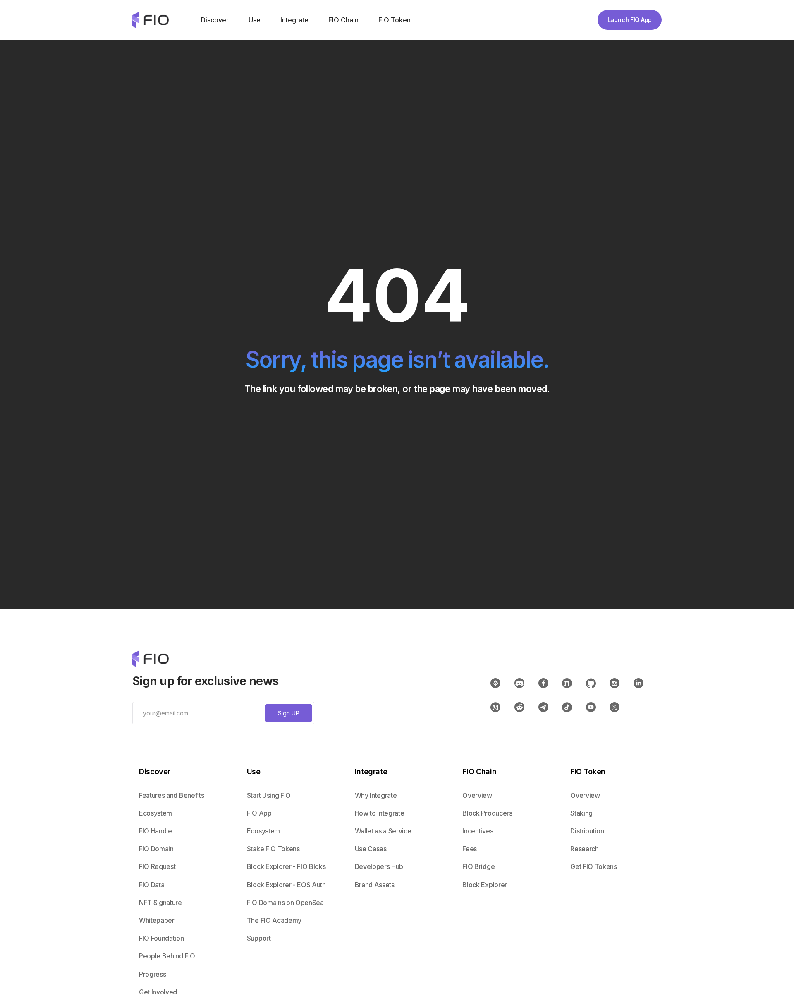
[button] (214, 20)
